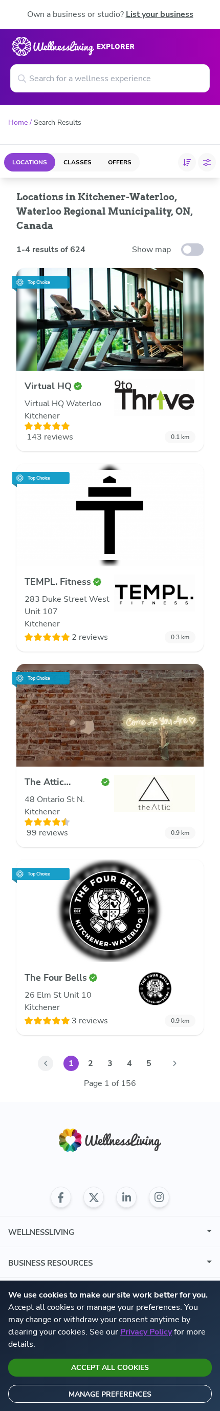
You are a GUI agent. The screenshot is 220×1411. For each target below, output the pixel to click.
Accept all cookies (110, 1367)
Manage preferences (110, 1394)
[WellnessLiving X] (93, 1197)
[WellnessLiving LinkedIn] (126, 1197)
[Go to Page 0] (45, 1063)
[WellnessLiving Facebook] (61, 1197)
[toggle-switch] (192, 249)
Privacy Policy (146, 1332)
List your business (159, 14)
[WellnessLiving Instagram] (159, 1197)
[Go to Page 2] (174, 1063)
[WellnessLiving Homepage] (110, 1140)
